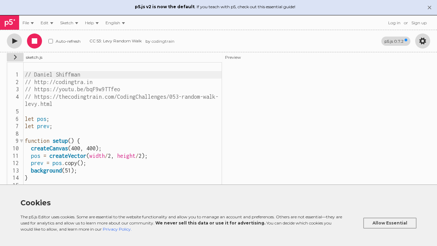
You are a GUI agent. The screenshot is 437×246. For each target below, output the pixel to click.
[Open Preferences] (422, 41)
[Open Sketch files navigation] (15, 57)
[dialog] (218, 215)
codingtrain (163, 41)
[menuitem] (28, 22)
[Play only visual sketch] (14, 41)
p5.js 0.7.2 (394, 41)
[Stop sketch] (34, 41)
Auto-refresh (68, 41)
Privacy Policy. (117, 229)
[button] (115, 22)
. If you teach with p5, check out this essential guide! (215, 6)
